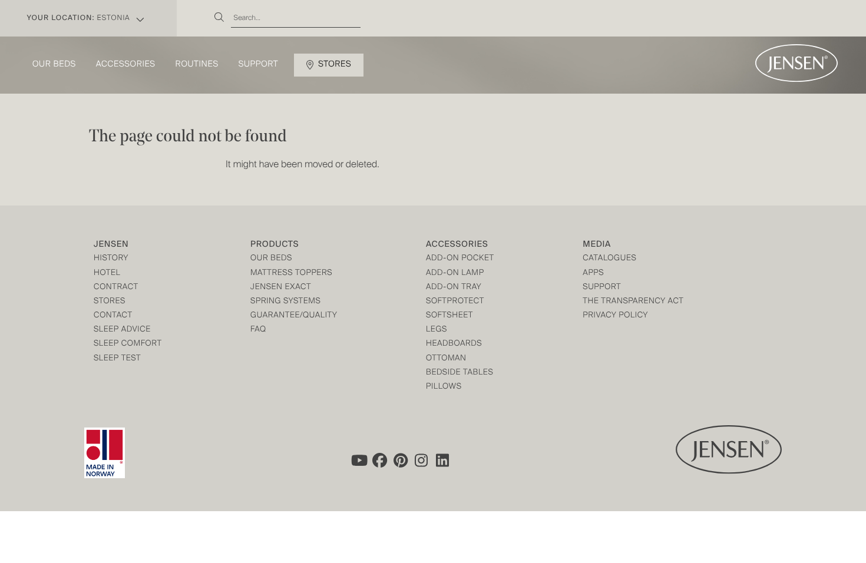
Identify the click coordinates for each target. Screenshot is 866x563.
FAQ (258, 330)
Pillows (444, 387)
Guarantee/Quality (293, 316)
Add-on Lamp (455, 273)
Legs (436, 330)
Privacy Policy (615, 316)
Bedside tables (459, 373)
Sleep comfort (128, 344)
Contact (113, 316)
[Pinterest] (401, 460)
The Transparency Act (633, 302)
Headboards (454, 344)
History (111, 259)
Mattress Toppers (291, 273)
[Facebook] (379, 460)
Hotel (107, 273)
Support (259, 65)
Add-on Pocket (460, 259)
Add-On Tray (453, 288)
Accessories (126, 65)
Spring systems (285, 302)
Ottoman (446, 359)
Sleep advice (122, 330)
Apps (593, 273)
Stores (334, 65)
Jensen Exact (280, 288)
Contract (116, 288)
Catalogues (609, 259)
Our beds (54, 65)
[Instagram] (422, 460)
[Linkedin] (443, 460)
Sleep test (117, 359)
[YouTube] (358, 460)
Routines (197, 65)
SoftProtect (455, 302)
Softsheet (449, 316)
